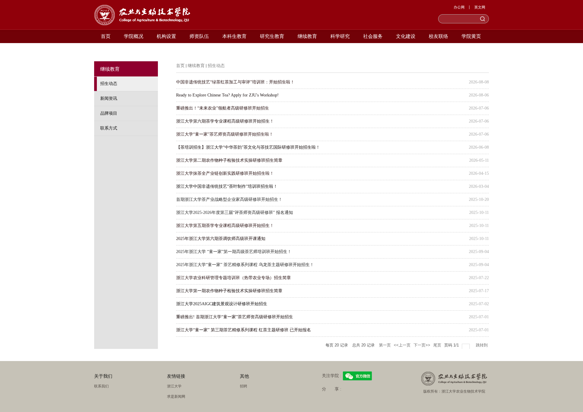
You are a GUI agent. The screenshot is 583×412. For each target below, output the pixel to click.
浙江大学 (174, 386)
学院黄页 (471, 36)
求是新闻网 (176, 396)
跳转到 (482, 345)
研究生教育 (272, 36)
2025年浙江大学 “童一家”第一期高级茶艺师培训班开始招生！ (234, 251)
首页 (106, 36)
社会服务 (373, 36)
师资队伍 (199, 36)
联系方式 (108, 128)
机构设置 (166, 36)
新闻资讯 (108, 98)
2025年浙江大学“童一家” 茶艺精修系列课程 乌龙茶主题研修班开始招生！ (245, 264)
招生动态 (108, 83)
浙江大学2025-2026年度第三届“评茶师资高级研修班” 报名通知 (234, 212)
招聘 (243, 386)
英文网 (479, 7)
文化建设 (405, 36)
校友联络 (438, 36)
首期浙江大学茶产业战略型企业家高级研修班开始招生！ (229, 199)
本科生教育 (234, 36)
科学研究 (340, 36)
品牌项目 (108, 113)
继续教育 (307, 36)
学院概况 (133, 36)
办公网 (459, 7)
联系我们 (101, 386)
